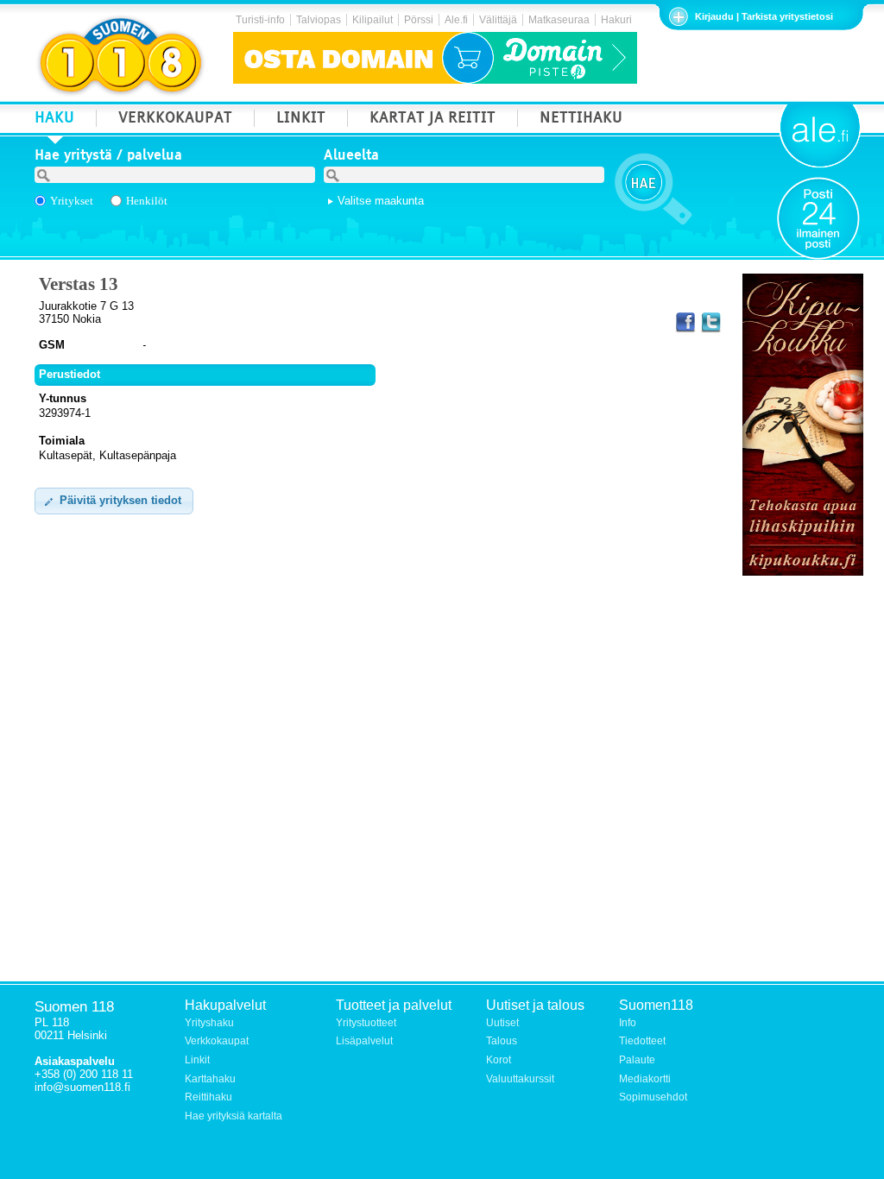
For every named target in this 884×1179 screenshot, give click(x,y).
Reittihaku (208, 1097)
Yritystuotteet (366, 1023)
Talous (501, 1041)
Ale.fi (456, 20)
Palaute (637, 1060)
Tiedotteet (642, 1041)
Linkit (197, 1060)
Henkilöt (146, 200)
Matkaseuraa (559, 20)
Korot (498, 1060)
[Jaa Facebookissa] (685, 322)
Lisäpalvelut (364, 1041)
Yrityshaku (209, 1023)
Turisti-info (260, 20)
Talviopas (318, 20)
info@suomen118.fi (82, 1087)
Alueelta (351, 157)
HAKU (54, 119)
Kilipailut (372, 20)
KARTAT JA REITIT (432, 119)
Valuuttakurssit (520, 1079)
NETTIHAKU (581, 119)
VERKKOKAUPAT (175, 119)
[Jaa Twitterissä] (710, 322)
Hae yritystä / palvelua (108, 157)
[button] (114, 501)
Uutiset (502, 1023)
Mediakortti (645, 1079)
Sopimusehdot (653, 1097)
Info (627, 1023)
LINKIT (300, 119)
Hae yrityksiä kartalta (233, 1116)
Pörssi (418, 20)
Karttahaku (210, 1079)
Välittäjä (498, 20)
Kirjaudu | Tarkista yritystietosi (764, 16)
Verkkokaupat (217, 1041)
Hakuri (616, 20)
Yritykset (71, 200)
